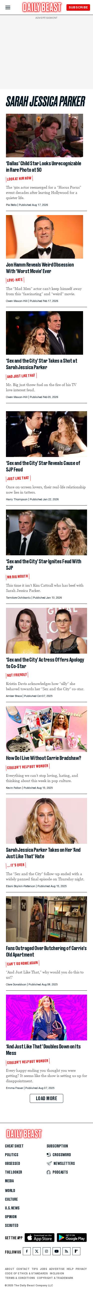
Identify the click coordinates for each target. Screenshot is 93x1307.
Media (9, 1181)
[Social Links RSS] (66, 1252)
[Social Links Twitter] (37, 1252)
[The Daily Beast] (42, 8)
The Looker (13, 1172)
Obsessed (12, 1164)
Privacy (81, 1268)
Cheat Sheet (14, 1146)
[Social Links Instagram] (47, 1252)
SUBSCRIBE (78, 7)
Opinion (11, 1217)
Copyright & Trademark (55, 1277)
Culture (11, 1199)
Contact (23, 1268)
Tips (34, 1268)
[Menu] (12, 7)
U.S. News (12, 1208)
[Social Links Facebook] (27, 1252)
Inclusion (57, 1273)
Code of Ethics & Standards (26, 1273)
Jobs (43, 1268)
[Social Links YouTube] (57, 1252)
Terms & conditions (20, 1277)
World (10, 1191)
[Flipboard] (76, 1252)
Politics (11, 1155)
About (9, 1268)
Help (70, 1268)
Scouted (11, 1226)
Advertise (57, 1268)
